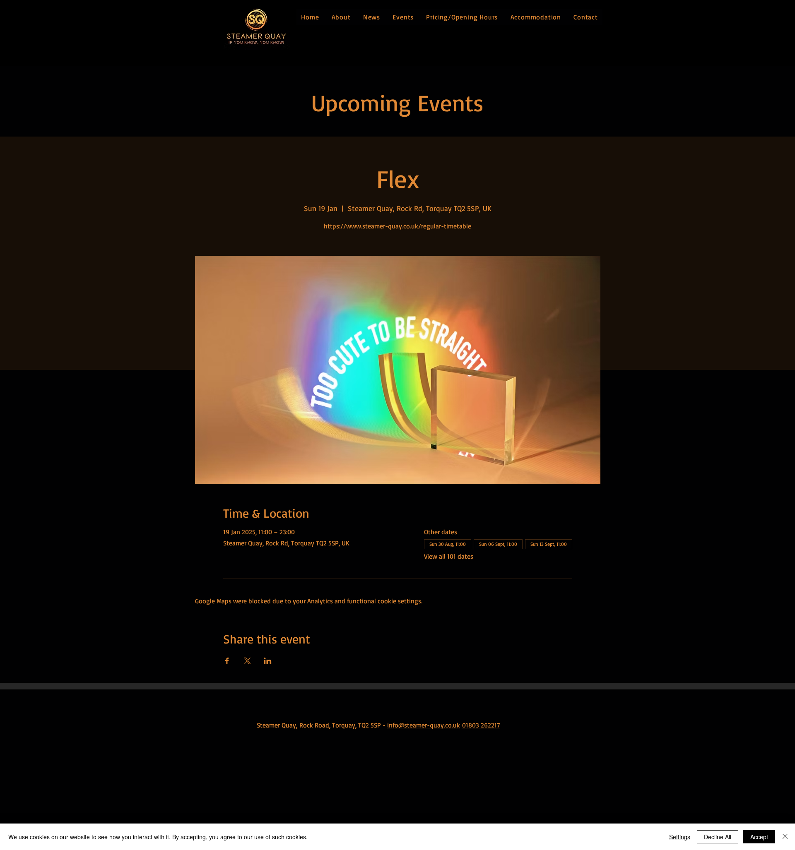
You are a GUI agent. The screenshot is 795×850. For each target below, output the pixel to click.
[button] (341, 17)
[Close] (785, 836)
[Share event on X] (247, 661)
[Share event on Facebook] (227, 661)
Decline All (717, 837)
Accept (759, 837)
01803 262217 (481, 725)
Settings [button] (679, 837)
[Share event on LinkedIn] (268, 661)
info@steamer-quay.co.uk (423, 725)
